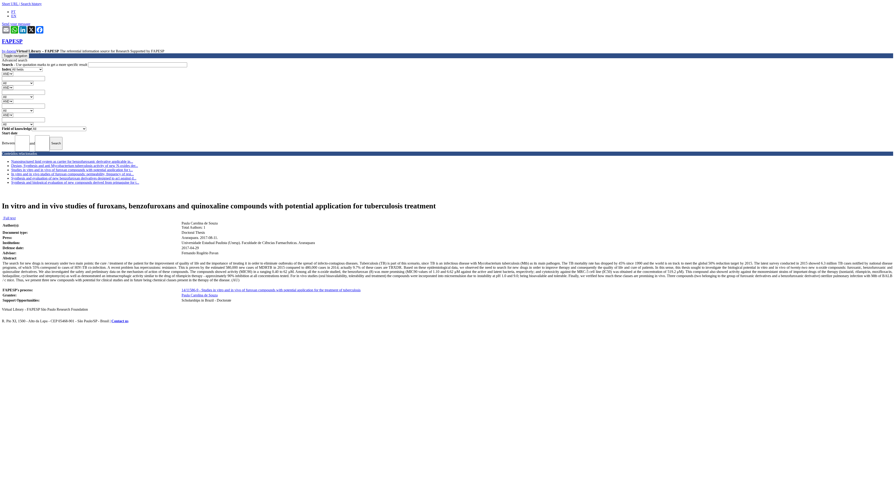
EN (13, 16)
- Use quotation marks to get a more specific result (45, 65)
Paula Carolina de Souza (200, 295)
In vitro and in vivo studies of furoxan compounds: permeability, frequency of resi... (72, 174)
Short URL (10, 4)
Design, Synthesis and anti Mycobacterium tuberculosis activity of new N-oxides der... (74, 166)
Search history (31, 4)
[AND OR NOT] (7, 74)
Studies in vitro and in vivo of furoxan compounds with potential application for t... (72, 170)
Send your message (16, 24)
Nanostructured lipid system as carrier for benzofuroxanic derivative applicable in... (72, 161)
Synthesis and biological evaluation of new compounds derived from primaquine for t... (75, 182)
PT (13, 12)
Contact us (119, 321)
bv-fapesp (9, 51)
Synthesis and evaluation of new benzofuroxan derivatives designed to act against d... (73, 178)
